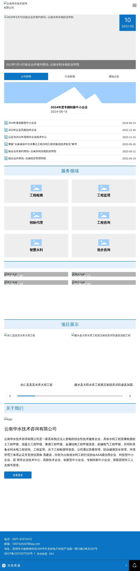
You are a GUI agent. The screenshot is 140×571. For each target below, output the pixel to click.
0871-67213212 (22, 539)
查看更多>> (13, 295)
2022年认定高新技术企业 (22, 130)
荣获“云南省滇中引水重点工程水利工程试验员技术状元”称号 (42, 144)
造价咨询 (103, 250)
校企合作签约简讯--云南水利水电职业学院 (32, 151)
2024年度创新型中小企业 (22, 123)
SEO (51, 553)
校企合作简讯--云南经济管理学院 (27, 158)
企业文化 (82, 276)
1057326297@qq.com (26, 544)
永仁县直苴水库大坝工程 (36, 384)
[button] (10, 396)
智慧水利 (36, 250)
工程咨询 (103, 222)
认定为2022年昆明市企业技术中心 (27, 137)
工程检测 (36, 195)
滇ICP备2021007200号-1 (19, 553)
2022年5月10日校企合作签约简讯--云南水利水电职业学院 (42, 64)
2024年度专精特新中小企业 (69, 107)
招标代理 (36, 222)
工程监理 (103, 195)
